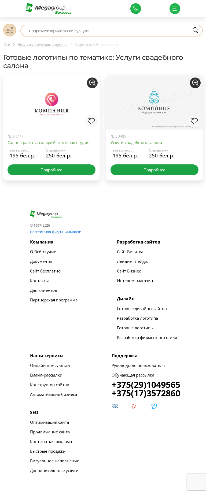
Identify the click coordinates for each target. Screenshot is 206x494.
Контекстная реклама (51, 441)
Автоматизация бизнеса (53, 394)
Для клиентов (43, 290)
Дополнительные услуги (54, 470)
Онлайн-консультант (51, 365)
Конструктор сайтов (49, 384)
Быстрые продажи (48, 451)
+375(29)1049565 (146, 384)
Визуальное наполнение (54, 460)
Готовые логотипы (135, 327)
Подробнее (51, 169)
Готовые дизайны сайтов (142, 308)
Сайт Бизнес (129, 271)
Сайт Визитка (130, 251)
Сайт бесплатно (45, 271)
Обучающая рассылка (133, 375)
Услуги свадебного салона (136, 142)
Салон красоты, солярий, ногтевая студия (48, 142)
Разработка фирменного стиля (147, 337)
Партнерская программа (54, 300)
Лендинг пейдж (132, 261)
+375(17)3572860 (146, 393)
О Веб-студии (43, 251)
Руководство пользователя (138, 365)
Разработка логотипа (137, 318)
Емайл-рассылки (46, 375)
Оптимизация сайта (49, 422)
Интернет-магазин (135, 280)
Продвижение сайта (50, 431)
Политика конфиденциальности (55, 231)
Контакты (39, 280)
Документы (41, 261)
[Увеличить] (92, 83)
